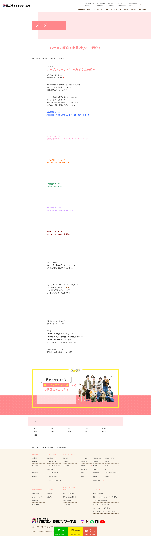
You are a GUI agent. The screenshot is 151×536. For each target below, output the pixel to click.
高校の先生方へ (96, 472)
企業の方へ (110, 3)
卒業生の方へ (119, 3)
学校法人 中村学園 (98, 493)
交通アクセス (84, 461)
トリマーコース (51, 461)
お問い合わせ (84, 469)
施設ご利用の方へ (97, 480)
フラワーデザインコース (54, 480)
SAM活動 (65, 461)
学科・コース (91, 9)
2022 (104, 429)
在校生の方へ (111, 5)
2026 (35, 429)
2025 (52, 429)
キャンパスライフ (116, 9)
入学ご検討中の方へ (89, 3)
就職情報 (126, 9)
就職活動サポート (37, 493)
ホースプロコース (52, 476)
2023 (86, 429)
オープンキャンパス (85, 458)
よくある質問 (66, 504)
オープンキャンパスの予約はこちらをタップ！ (63, 342)
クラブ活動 (66, 465)
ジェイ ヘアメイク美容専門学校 (101, 508)
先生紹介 (34, 476)
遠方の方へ (87, 5)
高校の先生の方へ (101, 3)
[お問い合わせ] (144, 4)
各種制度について (68, 500)
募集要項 (49, 493)
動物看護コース (51, 458)
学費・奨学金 (142, 9)
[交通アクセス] (140, 5)
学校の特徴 (81, 9)
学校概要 (34, 458)
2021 (35, 432)
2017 (86, 432)
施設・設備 (35, 465)
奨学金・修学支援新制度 (69, 497)
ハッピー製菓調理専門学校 (100, 500)
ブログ (82, 472)
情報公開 (131, 5)
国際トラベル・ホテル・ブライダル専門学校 (105, 497)
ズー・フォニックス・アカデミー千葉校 (104, 511)
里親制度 (107, 476)
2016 (104, 432)
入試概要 (133, 9)
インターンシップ (37, 497)
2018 (69, 432)
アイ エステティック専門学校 (101, 504)
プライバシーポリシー (110, 469)
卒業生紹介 (35, 500)
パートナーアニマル (102, 9)
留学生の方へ (96, 461)
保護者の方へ (100, 5)
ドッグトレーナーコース (54, 465)
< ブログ (35, 421)
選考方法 (49, 497)
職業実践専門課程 (133, 3)
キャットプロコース (52, 472)
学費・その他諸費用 (68, 493)
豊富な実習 (35, 472)
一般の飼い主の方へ (121, 5)
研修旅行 (65, 458)
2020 (52, 432)
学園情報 (34, 461)
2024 (69, 429)
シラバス (107, 465)
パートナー (35, 469)
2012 (35, 435)
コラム (82, 476)
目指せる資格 (35, 504)
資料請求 (83, 465)
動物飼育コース (51, 469)
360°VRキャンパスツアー (111, 472)
